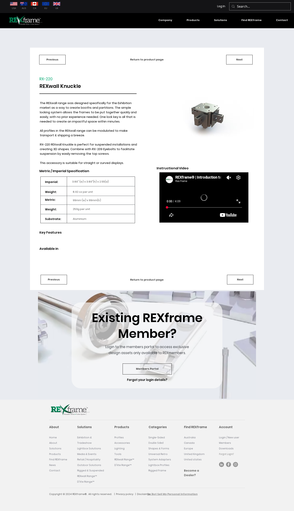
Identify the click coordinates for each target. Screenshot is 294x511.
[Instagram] (235, 464)
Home (53, 437)
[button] (161, 20)
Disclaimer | (144, 494)
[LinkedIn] (221, 464)
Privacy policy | (126, 494)
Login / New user (229, 437)
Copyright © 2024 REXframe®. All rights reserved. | (82, 494)
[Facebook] (228, 464)
